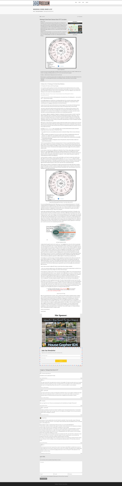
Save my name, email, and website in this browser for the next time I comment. (54, 476)
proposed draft (54, 281)
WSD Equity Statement (68, 158)
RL (43, 380)
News (83, 2)
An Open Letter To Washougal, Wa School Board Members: (53, 84)
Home (76, 2)
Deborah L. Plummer (48, 128)
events (79, 2)
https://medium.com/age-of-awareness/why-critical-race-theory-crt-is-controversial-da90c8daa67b (57, 424)
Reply (81, 387)
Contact (87, 2)
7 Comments (80, 16)
